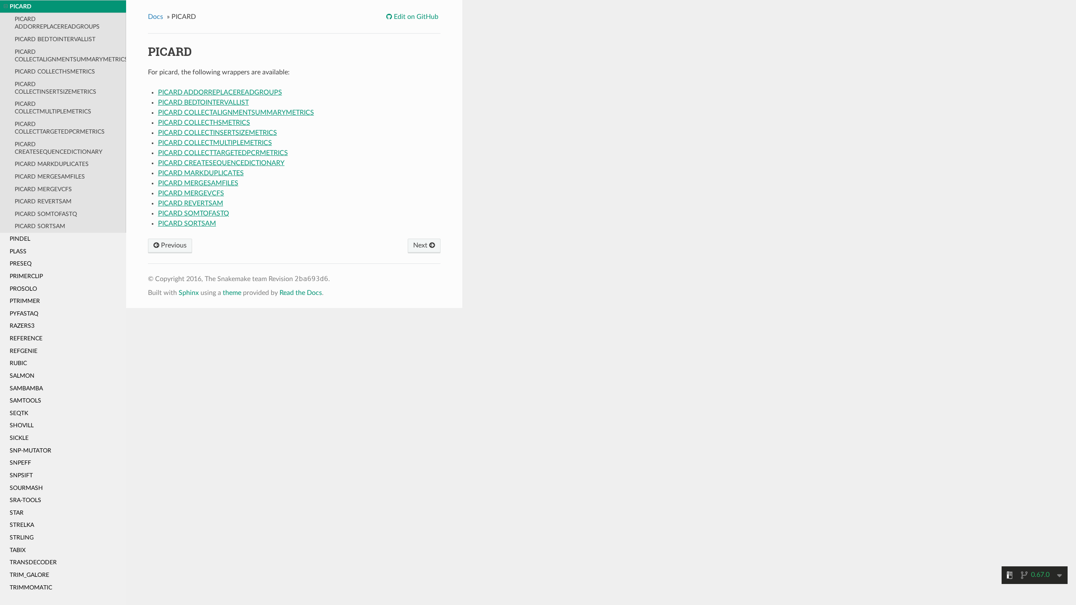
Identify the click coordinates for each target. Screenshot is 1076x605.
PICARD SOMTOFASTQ (46, 214)
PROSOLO (23, 289)
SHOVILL (22, 425)
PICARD (21, 6)
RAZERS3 (22, 326)
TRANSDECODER (33, 562)
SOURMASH (26, 488)
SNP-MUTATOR (30, 450)
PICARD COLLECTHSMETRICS (55, 71)
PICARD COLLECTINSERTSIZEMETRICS (55, 88)
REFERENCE (26, 338)
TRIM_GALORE (29, 575)
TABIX (18, 550)
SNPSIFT (21, 475)
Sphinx (189, 292)
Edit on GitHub (415, 16)
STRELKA (22, 525)
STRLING (22, 537)
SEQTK (19, 413)
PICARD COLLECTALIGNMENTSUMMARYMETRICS (70, 56)
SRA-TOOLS (25, 500)
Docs (155, 16)
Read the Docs (301, 292)
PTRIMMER (25, 301)
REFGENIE (23, 351)
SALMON (22, 376)
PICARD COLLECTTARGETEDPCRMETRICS (60, 128)
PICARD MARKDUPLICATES (52, 164)
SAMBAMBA (26, 388)
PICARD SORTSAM (40, 226)
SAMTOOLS (25, 400)
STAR (17, 513)
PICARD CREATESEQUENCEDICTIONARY (59, 148)
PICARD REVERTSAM (43, 201)
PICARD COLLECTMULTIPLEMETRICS (53, 108)
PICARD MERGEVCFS (43, 189)
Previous (173, 245)
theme (232, 292)
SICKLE (19, 438)
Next (421, 245)
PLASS (18, 251)
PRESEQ (21, 263)
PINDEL (20, 239)
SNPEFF (20, 463)
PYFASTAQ (24, 313)
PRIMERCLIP (26, 276)
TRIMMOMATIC (31, 587)
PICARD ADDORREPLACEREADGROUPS (57, 23)
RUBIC (18, 363)
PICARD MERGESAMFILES (50, 177)
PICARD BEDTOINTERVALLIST (55, 39)
